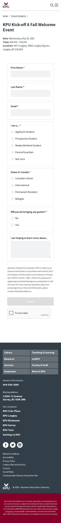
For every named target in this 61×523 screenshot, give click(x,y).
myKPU (36, 358)
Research (9, 358)
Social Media (8, 471)
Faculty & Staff (40, 365)
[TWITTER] (13, 445)
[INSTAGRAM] (20, 445)
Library (8, 352)
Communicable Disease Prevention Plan (20, 475)
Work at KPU (38, 371)
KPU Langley (10, 415)
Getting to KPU (11, 434)
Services (8, 365)
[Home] (23, 5)
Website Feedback (11, 453)
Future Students (18, 16)
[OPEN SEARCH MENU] (52, 5)
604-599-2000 (11, 384)
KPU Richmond (11, 420)
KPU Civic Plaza (11, 411)
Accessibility (8, 457)
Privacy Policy (9, 461)
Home (5, 16)
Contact (6, 468)
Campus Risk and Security (14, 464)
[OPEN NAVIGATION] (56, 5)
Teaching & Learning (43, 352)
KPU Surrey (9, 425)
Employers (10, 371)
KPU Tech (8, 430)
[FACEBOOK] (6, 445)
